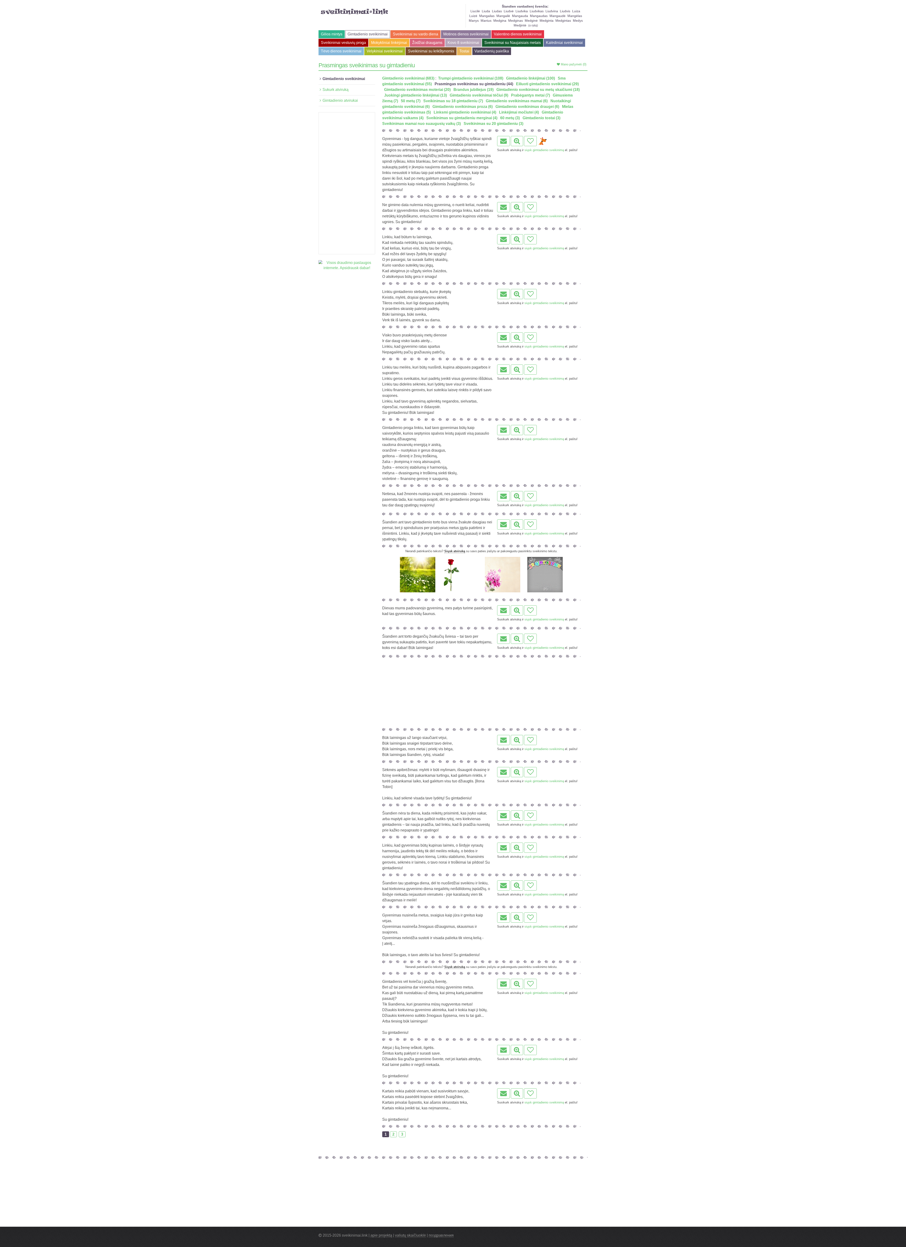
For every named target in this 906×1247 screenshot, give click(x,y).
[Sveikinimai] (354, 11)
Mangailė (503, 16)
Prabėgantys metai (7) (530, 95)
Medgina (499, 20)
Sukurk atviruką (335, 90)
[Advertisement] (347, 183)
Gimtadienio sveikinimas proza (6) (462, 107)
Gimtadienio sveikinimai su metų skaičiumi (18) (538, 90)
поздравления (441, 1235)
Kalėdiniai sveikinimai (564, 43)
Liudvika (522, 11)
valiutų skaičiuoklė (410, 1235)
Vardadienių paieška (491, 51)
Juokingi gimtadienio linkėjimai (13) (415, 95)
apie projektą (381, 1235)
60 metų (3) (510, 118)
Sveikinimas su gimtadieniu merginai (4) (461, 118)
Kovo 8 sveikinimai (463, 43)
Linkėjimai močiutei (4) (519, 112)
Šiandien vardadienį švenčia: (525, 6)
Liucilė (475, 11)
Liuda (486, 11)
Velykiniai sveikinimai (385, 51)
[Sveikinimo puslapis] (517, 141)
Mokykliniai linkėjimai (389, 43)
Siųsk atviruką (454, 551)
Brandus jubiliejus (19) (473, 90)
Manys (474, 20)
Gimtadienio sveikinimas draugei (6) (527, 107)
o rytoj (533, 25)
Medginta (547, 20)
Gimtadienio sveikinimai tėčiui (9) (479, 95)
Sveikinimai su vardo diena (415, 34)
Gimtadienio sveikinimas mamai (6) (517, 101)
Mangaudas (539, 16)
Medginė (531, 20)
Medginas (515, 20)
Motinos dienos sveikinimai (466, 34)
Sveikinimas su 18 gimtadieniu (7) (453, 101)
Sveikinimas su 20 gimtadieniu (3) (493, 124)
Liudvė (509, 11)
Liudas (497, 11)
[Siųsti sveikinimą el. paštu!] (503, 141)
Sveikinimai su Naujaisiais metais (512, 43)
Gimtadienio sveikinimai (368, 34)
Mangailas (487, 16)
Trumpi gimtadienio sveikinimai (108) (470, 78)
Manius (486, 20)
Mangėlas (574, 16)
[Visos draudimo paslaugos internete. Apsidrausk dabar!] (347, 265)
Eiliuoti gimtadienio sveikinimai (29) (547, 84)
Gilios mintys (331, 34)
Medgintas (563, 20)
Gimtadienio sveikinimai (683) (408, 78)
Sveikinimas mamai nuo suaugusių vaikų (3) (421, 124)
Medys (578, 20)
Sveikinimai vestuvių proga (343, 43)
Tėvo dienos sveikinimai (341, 51)
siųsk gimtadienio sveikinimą (544, 150)
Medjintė (520, 25)
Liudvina (551, 11)
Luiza (576, 11)
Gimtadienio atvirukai (340, 100)
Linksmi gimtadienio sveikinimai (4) (465, 112)
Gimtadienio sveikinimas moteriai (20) (417, 90)
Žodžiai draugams (427, 43)
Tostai (464, 51)
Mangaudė (557, 16)
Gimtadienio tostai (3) (541, 118)
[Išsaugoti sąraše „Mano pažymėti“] (530, 141)
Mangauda (520, 16)
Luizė (473, 16)
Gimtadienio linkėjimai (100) (530, 78)
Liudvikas (537, 11)
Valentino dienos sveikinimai (518, 34)
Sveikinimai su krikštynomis (431, 51)
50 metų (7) (410, 101)
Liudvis (565, 11)
